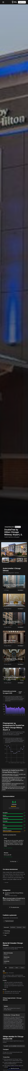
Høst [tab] (17, 967)
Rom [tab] (24, 927)
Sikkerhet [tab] (22, 1046)
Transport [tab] (5, 1046)
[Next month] (24, 692)
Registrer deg (22, 2)
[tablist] (14, 927)
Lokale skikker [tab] (17, 1046)
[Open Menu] (3, 2)
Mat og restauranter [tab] (11, 1046)
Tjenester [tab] (19, 927)
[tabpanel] (14, 933)
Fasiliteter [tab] (12, 927)
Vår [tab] (6, 967)
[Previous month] (17, 692)
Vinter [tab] (22, 967)
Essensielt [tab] (6, 927)
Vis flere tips (13, 861)
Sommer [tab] (11, 967)
